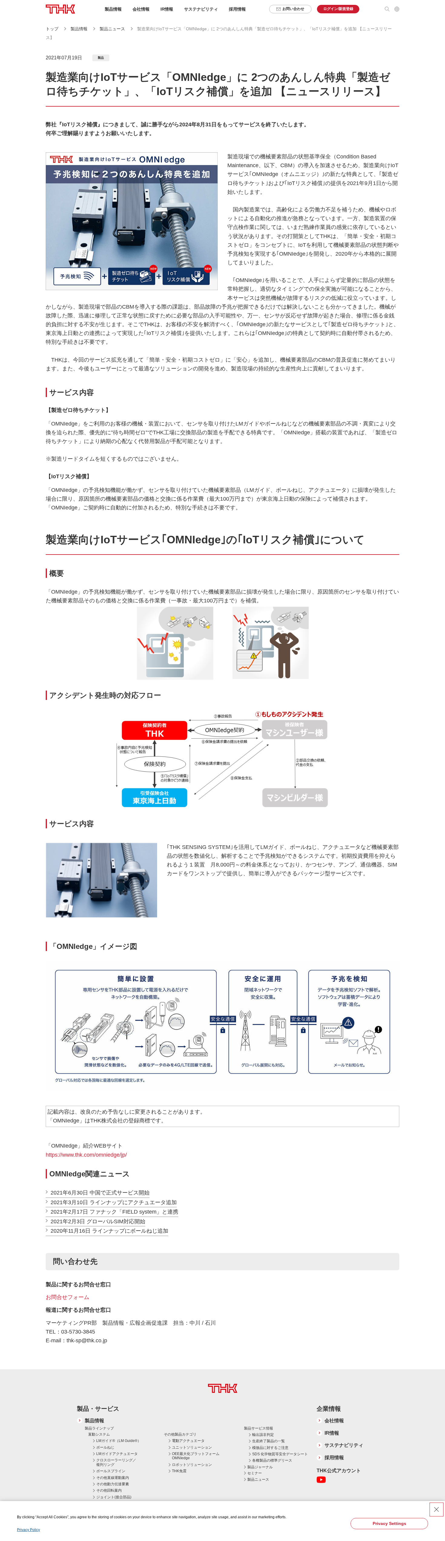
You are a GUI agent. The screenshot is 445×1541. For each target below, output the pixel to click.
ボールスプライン (110, 1471)
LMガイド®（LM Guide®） (118, 1441)
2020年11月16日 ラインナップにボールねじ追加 (109, 1231)
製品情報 (79, 28)
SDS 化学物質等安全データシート (280, 1454)
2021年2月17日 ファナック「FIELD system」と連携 (114, 1212)
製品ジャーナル (260, 1467)
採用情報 (237, 9)
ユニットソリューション (192, 1447)
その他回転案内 (109, 1490)
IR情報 (332, 1433)
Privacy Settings (389, 1523)
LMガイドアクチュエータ (117, 1454)
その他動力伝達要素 (112, 1484)
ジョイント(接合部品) (113, 1497)
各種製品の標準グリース (272, 1460)
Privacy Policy (28, 1530)
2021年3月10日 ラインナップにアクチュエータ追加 (114, 1202)
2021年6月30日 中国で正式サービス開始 (100, 1193)
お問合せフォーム (67, 1297)
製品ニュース (113, 28)
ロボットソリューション (192, 1465)
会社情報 (334, 1420)
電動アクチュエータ (188, 1441)
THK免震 (179, 1471)
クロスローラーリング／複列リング (116, 1462)
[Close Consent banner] (436, 1509)
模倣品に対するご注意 (270, 1448)
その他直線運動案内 (112, 1478)
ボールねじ (105, 1447)
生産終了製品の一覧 (268, 1441)
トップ (52, 28)
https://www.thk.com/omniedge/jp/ (87, 1155)
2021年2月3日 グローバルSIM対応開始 (98, 1221)
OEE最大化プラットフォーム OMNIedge (195, 1456)
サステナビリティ (344, 1445)
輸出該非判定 (263, 1435)
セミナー (254, 1473)
